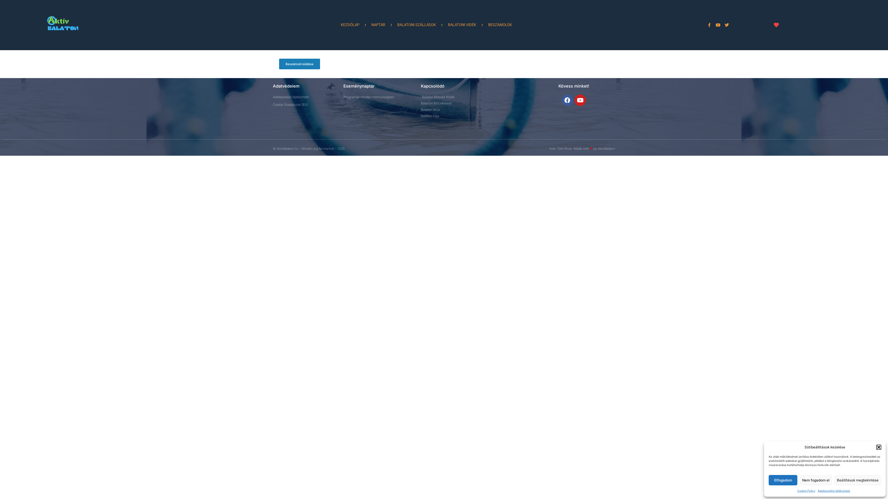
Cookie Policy (806, 491)
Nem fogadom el (815, 480)
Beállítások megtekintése (858, 480)
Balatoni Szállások (416, 25)
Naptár (378, 25)
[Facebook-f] (709, 25)
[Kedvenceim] (776, 25)
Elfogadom (783, 480)
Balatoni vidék (462, 25)
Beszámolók (500, 25)
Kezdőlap (350, 25)
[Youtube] (718, 25)
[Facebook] (567, 100)
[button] (878, 447)
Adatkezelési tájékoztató (834, 491)
